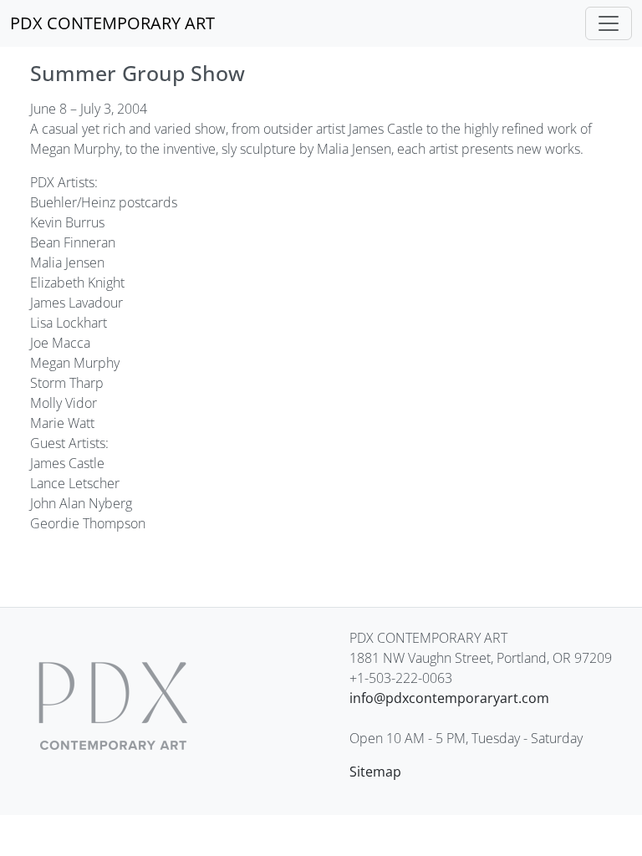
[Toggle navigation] (608, 23)
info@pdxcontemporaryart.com (449, 698)
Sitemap (375, 771)
